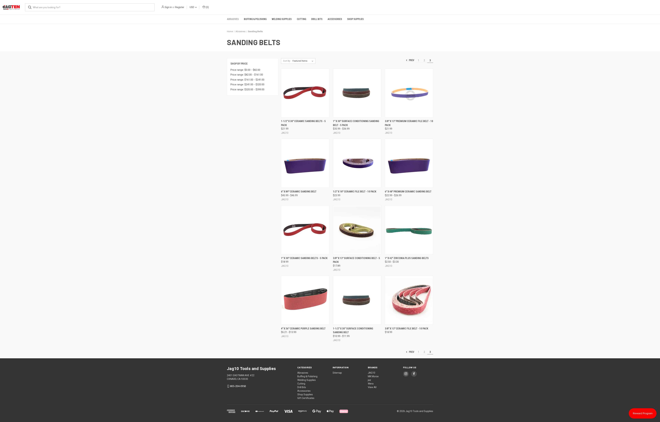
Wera (370, 383)
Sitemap (337, 372)
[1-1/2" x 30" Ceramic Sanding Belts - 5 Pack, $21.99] (305, 93)
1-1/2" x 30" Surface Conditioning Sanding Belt (353, 330)
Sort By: (287, 61)
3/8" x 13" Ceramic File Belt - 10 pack (406, 328)
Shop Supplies (355, 19)
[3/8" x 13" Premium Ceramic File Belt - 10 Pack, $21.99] (409, 93)
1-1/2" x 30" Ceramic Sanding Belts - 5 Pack (303, 123)
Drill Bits (316, 19)
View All (372, 387)
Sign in (168, 7)
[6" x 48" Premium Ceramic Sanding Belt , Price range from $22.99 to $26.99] (409, 163)
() (207, 7)
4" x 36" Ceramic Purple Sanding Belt (303, 328)
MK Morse (373, 376)
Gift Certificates (305, 398)
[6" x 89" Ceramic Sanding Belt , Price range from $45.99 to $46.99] (305, 163)
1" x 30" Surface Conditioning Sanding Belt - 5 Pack (356, 123)
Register (179, 7)
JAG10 (371, 372)
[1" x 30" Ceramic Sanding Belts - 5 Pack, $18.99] (305, 230)
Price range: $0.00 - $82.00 (245, 69)
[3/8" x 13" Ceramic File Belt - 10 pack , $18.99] (409, 300)
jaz (369, 380)
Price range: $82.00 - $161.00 (246, 74)
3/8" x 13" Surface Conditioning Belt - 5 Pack (356, 260)
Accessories (335, 19)
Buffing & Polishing (255, 19)
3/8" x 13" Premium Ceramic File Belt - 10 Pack (409, 123)
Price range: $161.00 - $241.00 (247, 79)
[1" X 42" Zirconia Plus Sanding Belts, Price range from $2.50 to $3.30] (409, 230)
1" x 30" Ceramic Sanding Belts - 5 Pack (304, 258)
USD (192, 7)
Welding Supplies (282, 19)
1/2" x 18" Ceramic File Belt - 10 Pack (354, 191)
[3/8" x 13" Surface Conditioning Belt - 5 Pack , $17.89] (357, 230)
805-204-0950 (238, 386)
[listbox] (303, 61)
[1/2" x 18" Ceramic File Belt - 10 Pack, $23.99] (357, 163)
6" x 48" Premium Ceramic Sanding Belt (408, 191)
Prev (411, 60)
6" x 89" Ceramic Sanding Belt (298, 191)
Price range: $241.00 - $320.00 (247, 84)
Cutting (301, 19)
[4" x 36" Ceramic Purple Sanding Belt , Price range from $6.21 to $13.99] (305, 300)
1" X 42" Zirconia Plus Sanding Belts (407, 258)
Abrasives (233, 19)
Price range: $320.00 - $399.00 (247, 89)
